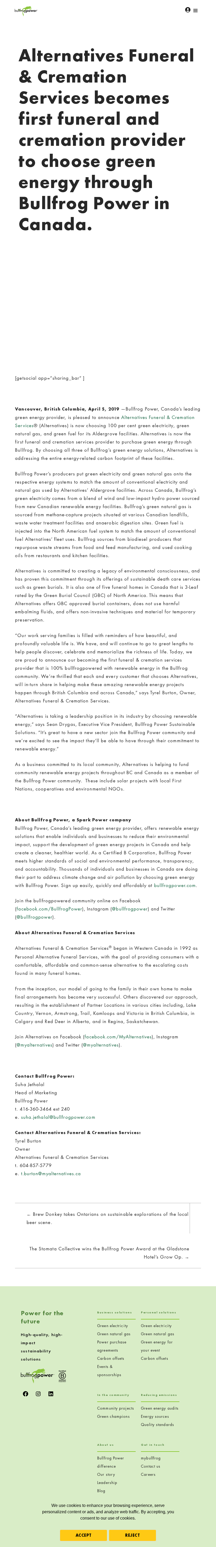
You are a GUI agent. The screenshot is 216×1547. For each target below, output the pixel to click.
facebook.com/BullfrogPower (49, 909)
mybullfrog (151, 1458)
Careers (148, 1474)
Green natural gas (114, 1333)
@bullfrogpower (130, 909)
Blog (101, 1490)
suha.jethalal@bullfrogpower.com (58, 1117)
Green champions (113, 1416)
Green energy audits (160, 1408)
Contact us (150, 1466)
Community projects (115, 1408)
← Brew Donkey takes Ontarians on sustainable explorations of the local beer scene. (108, 1218)
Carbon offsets (110, 1358)
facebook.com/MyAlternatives (118, 1037)
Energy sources (155, 1416)
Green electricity (112, 1325)
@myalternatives (34, 1045)
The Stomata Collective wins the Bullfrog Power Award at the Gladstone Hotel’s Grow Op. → (110, 1253)
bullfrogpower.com (175, 885)
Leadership (107, 1482)
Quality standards (157, 1424)
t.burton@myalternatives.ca (51, 1173)
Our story (106, 1474)
